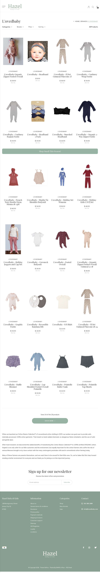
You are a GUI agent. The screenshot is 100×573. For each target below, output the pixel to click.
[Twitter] (96, 547)
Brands (84, 21)
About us (33, 503)
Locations (33, 532)
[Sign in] (89, 7)
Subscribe (67, 482)
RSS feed (69, 567)
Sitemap (33, 523)
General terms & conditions (39, 506)
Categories (6, 27)
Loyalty (32, 529)
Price (30, 27)
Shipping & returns (36, 518)
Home (77, 21)
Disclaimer (33, 509)
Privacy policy (34, 512)
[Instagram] (89, 547)
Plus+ (63, 567)
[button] (3, 6)
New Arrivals (64, 506)
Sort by (41, 27)
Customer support (36, 520)
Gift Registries (34, 526)
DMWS (58, 567)
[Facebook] (83, 547)
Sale (61, 509)
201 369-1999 (88, 503)
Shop (61, 503)
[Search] (93, 7)
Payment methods (36, 515)
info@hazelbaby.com (91, 509)
